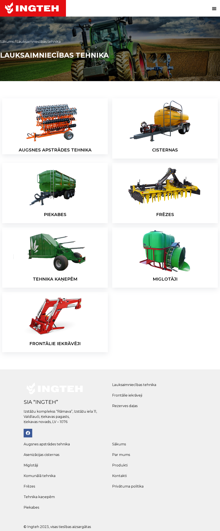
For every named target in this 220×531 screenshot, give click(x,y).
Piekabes (55, 214)
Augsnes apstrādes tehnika (55, 150)
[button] (214, 8)
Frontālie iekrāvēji (55, 343)
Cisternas (165, 150)
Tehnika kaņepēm (55, 279)
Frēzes (165, 214)
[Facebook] (28, 433)
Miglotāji (165, 279)
